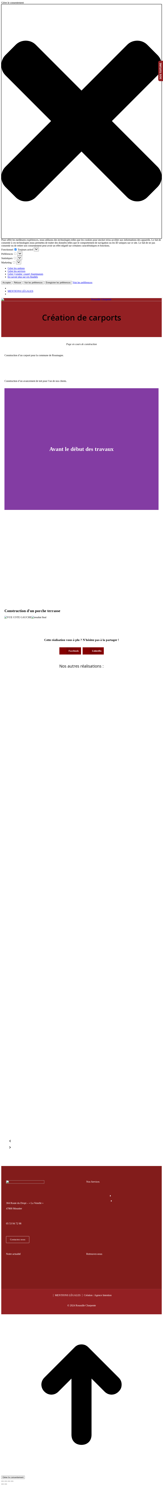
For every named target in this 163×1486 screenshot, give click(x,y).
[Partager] (5, 1481)
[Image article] (81, 755)
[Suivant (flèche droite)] (5, 1484)
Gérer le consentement (13, 1477)
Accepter (7, 282)
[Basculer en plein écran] (9, 1481)
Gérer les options (16, 268)
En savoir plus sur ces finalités (23, 277)
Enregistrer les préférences (58, 282)
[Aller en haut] (81, 1474)
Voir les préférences (33, 282)
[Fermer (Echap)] (2, 1481)
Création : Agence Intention (98, 1295)
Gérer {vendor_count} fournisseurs (25, 274)
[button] (81, 121)
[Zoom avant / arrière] (12, 1481)
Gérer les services (16, 271)
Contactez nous (17, 1239)
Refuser (17, 282)
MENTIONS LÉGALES (20, 291)
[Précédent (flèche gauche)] (2, 1484)
